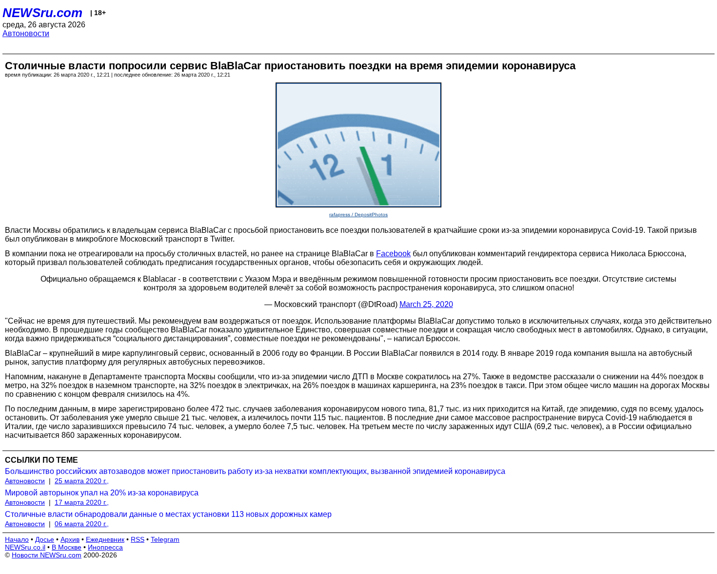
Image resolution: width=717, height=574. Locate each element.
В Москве (66, 547)
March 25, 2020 (426, 304)
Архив (70, 539)
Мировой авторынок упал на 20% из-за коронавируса (102, 493)
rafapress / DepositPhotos (358, 214)
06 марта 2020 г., (82, 524)
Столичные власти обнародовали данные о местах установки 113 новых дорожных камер (168, 514)
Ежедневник (105, 539)
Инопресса (105, 547)
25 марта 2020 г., (82, 481)
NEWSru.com (42, 12)
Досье (44, 539)
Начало (17, 539)
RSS (137, 539)
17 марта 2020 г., (82, 502)
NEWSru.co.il (25, 547)
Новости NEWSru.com (46, 555)
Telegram (165, 539)
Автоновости (25, 33)
